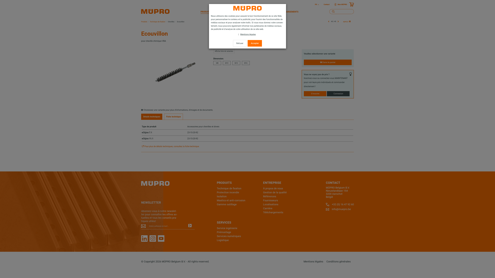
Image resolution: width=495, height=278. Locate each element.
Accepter (255, 43)
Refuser (239, 43)
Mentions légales (248, 34)
